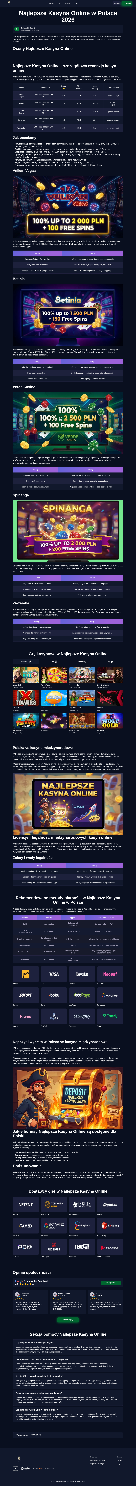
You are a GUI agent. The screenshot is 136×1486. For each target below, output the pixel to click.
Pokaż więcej (68, 1319)
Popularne (24, 662)
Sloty (108, 662)
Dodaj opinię (110, 1283)
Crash (80, 662)
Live (52, 662)
